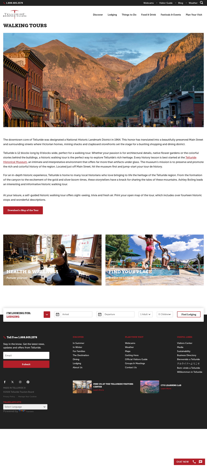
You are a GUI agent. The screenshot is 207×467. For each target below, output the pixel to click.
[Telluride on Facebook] (4, 382)
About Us (77, 367)
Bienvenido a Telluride (188, 359)
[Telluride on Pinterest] (28, 382)
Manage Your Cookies (27, 397)
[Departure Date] (115, 314)
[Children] (165, 314)
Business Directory (186, 355)
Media (180, 347)
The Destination (81, 355)
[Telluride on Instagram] (20, 382)
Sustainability (183, 351)
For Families (79, 351)
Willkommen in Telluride (189, 372)
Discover (98, 14)
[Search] (201, 2)
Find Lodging (188, 314)
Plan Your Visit (194, 14)
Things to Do (129, 14)
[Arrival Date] (73, 314)
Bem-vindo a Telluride (188, 368)
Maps (127, 351)
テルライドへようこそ (188, 363)
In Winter (77, 347)
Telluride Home (14, 15)
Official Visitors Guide (136, 359)
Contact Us (131, 367)
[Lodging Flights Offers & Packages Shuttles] (47, 314)
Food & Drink (148, 14)
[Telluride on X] (12, 382)
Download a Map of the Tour (23, 210)
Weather (129, 347)
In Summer (78, 343)
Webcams (130, 343)
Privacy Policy (9, 397)
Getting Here (132, 355)
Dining (76, 359)
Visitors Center (184, 343)
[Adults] (146, 314)
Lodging (112, 14)
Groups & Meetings (135, 363)
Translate (30, 411)
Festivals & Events (171, 14)
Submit (26, 364)
